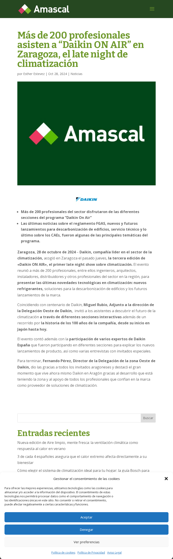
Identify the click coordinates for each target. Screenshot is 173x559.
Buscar (148, 418)
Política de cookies (63, 552)
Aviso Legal (114, 552)
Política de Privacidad (91, 552)
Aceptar (86, 517)
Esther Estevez (34, 74)
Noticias (76, 74)
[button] (166, 478)
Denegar (86, 529)
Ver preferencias (87, 542)
